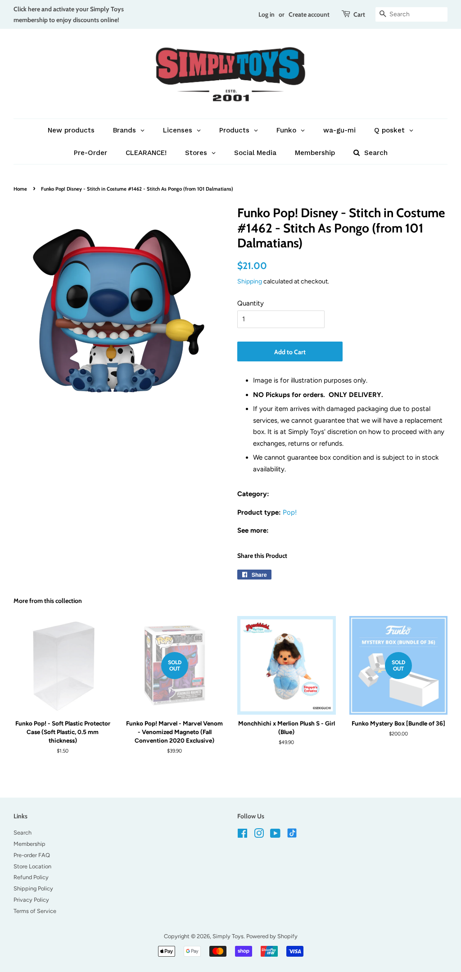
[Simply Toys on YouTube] (275, 835)
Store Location (32, 866)
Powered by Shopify (272, 936)
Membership (29, 843)
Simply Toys (228, 936)
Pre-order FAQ (32, 855)
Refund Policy (31, 877)
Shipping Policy (33, 888)
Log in (266, 14)
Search (23, 832)
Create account (309, 14)
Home (20, 189)
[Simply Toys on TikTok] (293, 832)
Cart (359, 14)
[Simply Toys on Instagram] (259, 835)
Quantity (250, 303)
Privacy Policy (31, 899)
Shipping (249, 281)
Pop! (290, 512)
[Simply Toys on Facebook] (242, 835)
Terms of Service (35, 911)
